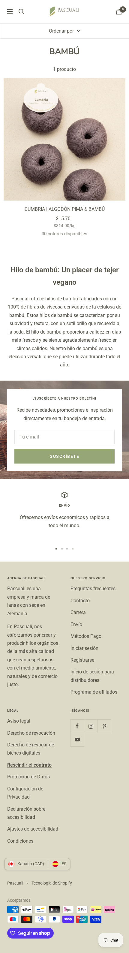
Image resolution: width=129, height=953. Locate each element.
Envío (76, 624)
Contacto (80, 600)
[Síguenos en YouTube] (77, 739)
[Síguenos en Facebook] (77, 726)
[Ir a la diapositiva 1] (56, 548)
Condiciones (20, 841)
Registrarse (82, 660)
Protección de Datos (28, 777)
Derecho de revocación (31, 733)
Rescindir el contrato (29, 765)
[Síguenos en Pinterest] (104, 726)
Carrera (78, 612)
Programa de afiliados (93, 692)
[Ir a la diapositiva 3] (67, 548)
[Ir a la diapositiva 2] (62, 548)
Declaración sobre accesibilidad (26, 813)
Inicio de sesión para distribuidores (92, 676)
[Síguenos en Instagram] (91, 726)
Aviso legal (18, 721)
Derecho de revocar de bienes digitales (30, 749)
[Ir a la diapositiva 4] (73, 548)
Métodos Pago (85, 636)
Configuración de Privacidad (25, 793)
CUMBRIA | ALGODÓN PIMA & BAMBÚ (65, 209)
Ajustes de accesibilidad (32, 829)
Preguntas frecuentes (93, 588)
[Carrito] (119, 11)
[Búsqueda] (21, 11)
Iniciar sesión (84, 648)
